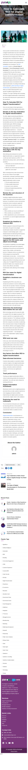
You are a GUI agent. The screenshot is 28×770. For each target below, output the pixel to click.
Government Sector (7, 600)
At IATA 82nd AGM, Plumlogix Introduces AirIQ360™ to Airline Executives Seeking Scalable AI (17, 525)
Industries (4, 719)
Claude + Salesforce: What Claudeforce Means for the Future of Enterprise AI (16, 503)
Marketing (5, 623)
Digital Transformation (7, 580)
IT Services (5, 613)
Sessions (5, 663)
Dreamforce (5, 584)
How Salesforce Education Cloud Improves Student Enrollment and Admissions (15, 511)
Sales (4, 643)
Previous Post (9, 473)
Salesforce (5, 653)
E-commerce (5, 587)
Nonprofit (5, 630)
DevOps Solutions (6, 706)
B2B (4, 554)
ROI (19, 464)
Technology (5, 669)
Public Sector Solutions (8, 636)
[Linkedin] (3, 743)
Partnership (5, 633)
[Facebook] (6, 468)
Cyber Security (6, 574)
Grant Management (7, 603)
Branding (5, 557)
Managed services (7, 617)
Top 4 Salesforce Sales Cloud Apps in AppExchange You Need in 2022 (16, 477)
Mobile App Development (8, 627)
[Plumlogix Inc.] (6, 2)
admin (4, 45)
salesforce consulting (7, 656)
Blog (3, 723)
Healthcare (5, 607)
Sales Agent (5, 646)
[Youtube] (9, 743)
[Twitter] (9, 468)
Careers (4, 721)
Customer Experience (7, 567)
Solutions (5, 666)
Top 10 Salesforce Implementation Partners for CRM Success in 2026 (15, 532)
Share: (2, 468)
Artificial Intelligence (7, 547)
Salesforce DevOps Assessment (9, 708)
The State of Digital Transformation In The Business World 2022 (16, 487)
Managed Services (6, 704)
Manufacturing (6, 620)
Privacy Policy (14, 751)
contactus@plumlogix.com (10, 735)
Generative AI (5, 702)
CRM (4, 564)
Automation (5, 551)
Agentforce (5, 544)
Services (4, 717)
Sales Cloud (5, 650)
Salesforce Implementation (8, 660)
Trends (4, 673)
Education (5, 590)
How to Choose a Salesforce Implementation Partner (14, 518)
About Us (4, 715)
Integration (5, 610)
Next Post (9, 483)
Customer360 (6, 570)
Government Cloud (7, 597)
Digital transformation (8, 415)
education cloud (6, 594)
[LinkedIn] (11, 468)
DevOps (4, 577)
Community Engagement (8, 561)
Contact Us (4, 725)
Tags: (2, 464)
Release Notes (6, 640)
